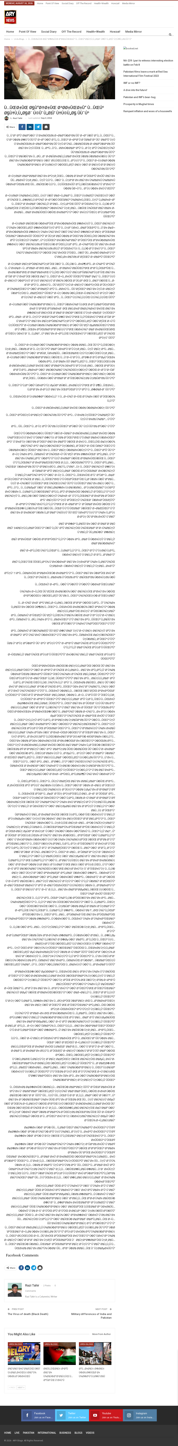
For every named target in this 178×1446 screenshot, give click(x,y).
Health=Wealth (101, 3)
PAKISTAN (28, 1432)
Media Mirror (128, 3)
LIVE (17, 1432)
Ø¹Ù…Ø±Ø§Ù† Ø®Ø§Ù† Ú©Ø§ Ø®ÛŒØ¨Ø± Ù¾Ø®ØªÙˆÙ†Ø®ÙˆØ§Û (92, 1372)
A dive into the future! (135, 90)
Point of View (52, 3)
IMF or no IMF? (131, 83)
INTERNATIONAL (47, 1432)
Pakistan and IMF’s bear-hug (139, 97)
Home (40, 3)
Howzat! (115, 3)
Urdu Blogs (15, 1344)
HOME (7, 1432)
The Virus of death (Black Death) (28, 1314)
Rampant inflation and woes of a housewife (147, 111)
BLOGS (78, 1432)
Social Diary (68, 3)
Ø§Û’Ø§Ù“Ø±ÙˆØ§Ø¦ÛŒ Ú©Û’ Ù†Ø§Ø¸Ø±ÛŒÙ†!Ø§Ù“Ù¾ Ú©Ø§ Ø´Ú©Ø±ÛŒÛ (24, 1372)
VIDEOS (90, 1432)
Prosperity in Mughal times (138, 104)
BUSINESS (65, 1432)
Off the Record (83, 3)
